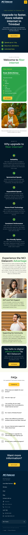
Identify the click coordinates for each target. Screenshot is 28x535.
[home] (6, 2)
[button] (25, 2)
